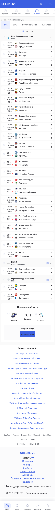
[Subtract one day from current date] (53, 31)
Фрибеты (27, 468)
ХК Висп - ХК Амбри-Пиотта (27, 418)
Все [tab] (5, 25)
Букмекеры (28, 475)
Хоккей (36, 435)
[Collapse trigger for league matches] (51, 37)
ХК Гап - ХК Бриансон (27, 408)
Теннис (16, 435)
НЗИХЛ (14, 262)
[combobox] (42, 4)
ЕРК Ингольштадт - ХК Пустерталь (27, 378)
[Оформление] (51, 4)
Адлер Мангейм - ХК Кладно (27, 398)
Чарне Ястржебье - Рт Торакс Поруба (27, 423)
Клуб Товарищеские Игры (22, 36)
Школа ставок (27, 471)
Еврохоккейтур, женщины (22, 278)
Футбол (7, 435)
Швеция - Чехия (27, 388)
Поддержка (27, 481)
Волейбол (46, 435)
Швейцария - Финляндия (27, 383)
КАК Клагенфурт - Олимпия (27, 363)
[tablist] (27, 25)
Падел (32, 439)
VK (32, 458)
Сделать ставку (27, 334)
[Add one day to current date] (2, 31)
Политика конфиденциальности (27, 478)
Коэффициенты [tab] (29, 25)
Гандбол (23, 439)
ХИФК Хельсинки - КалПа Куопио (27, 393)
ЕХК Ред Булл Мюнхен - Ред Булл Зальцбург (27, 368)
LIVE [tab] (15, 25)
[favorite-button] (4, 37)
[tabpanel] (27, 167)
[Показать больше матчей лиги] (47, 263)
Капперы (27, 464)
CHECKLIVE (8, 4)
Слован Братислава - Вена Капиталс (27, 428)
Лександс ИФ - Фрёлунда (27, 373)
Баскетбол (26, 435)
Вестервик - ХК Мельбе (27, 413)
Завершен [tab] (46, 25)
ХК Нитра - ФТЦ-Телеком (27, 353)
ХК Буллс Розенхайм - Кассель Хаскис (27, 403)
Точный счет (33, 444)
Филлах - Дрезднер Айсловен (27, 358)
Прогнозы (20, 444)
